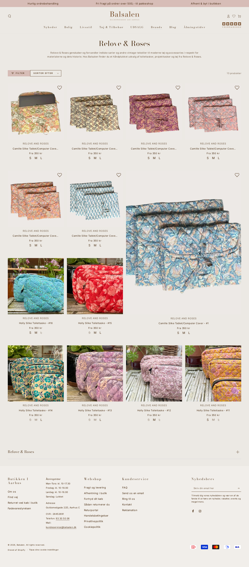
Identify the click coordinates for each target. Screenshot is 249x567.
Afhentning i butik (95, 493)
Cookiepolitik (92, 526)
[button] (9, 16)
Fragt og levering (95, 487)
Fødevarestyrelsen (19, 508)
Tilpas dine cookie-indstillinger (44, 550)
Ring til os (128, 498)
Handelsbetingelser (96, 515)
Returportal (91, 510)
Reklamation (129, 510)
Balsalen (21, 545)
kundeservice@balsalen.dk (61, 527)
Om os (12, 491)
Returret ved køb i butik (23, 502)
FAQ (124, 487)
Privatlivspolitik (93, 521)
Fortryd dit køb (93, 498)
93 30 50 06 (62, 518)
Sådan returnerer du (97, 504)
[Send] (239, 488)
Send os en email (133, 493)
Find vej (13, 497)
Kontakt (127, 504)
